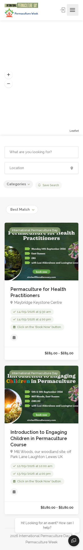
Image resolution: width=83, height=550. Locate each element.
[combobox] (22, 209)
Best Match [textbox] (20, 209)
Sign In (63, 10)
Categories (16, 184)
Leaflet (74, 130)
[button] (8, 75)
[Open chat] (73, 540)
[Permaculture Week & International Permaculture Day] (21, 10)
